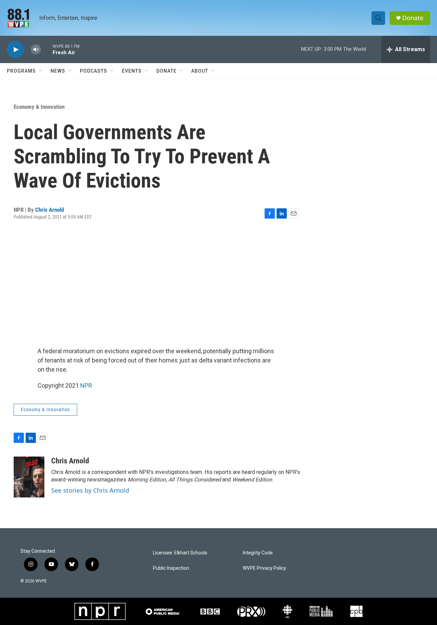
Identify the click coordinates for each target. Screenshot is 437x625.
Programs (21, 71)
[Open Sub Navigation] (41, 71)
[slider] (47, 49)
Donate (412, 17)
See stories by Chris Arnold (90, 490)
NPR (86, 385)
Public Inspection (171, 568)
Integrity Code (258, 552)
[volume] (36, 49)
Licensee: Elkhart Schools (180, 552)
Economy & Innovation (39, 106)
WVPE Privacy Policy (264, 568)
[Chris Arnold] (29, 477)
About (199, 71)
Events (132, 71)
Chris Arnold (49, 209)
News (58, 71)
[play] (15, 50)
